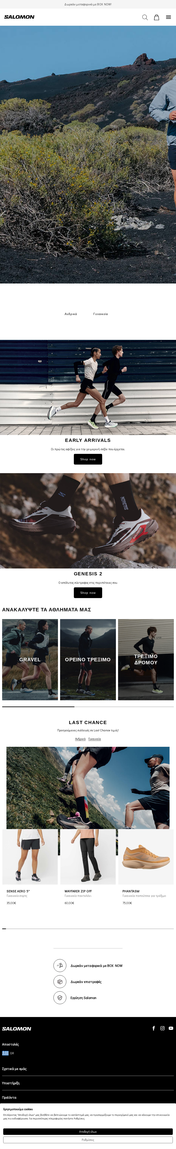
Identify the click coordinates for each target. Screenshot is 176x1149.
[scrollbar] (88, 707)
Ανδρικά (80, 739)
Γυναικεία (94, 739)
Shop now (88, 459)
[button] (167, 659)
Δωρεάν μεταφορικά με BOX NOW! (87, 4)
